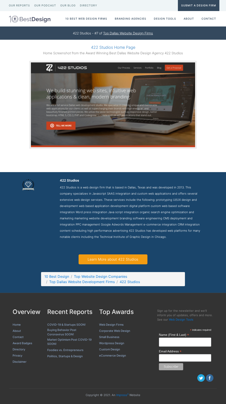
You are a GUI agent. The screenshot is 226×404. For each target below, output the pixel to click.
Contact (18, 337)
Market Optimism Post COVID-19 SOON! (69, 342)
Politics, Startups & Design (65, 356)
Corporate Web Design (114, 331)
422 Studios (130, 282)
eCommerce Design (112, 355)
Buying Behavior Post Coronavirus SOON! (61, 332)
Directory (19, 349)
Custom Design (109, 349)
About (17, 331)
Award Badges (22, 343)
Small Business (109, 337)
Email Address (170, 351)
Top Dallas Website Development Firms (82, 282)
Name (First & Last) (174, 335)
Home (17, 324)
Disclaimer (19, 361)
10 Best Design (56, 276)
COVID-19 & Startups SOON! (66, 324)
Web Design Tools (181, 319)
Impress (122, 395)
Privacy (17, 355)
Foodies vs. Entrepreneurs (65, 350)
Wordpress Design (111, 343)
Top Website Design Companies (100, 276)
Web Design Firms (111, 324)
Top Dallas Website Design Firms (128, 33)
